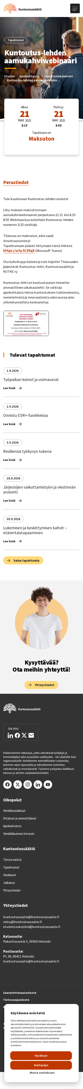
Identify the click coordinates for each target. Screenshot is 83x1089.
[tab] (16, 182)
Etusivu (9, 76)
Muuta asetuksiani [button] (42, 1073)
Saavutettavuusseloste (19, 992)
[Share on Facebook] (17, 735)
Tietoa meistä (12, 859)
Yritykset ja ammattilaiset (19, 818)
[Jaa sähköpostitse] (31, 735)
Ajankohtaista (29, 76)
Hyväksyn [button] (41, 1055)
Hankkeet (9, 875)
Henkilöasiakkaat (14, 810)
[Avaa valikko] (75, 8)
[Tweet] (24, 735)
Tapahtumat (11, 867)
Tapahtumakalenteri (58, 76)
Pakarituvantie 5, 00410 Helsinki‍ (27, 941)
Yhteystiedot (12, 890)
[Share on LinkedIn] (10, 735)
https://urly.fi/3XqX (18, 250)
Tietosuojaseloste (16, 999)
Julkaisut (9, 882)
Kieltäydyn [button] (41, 1065)
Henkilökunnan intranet (18, 833)
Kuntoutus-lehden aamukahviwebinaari (33, 80)
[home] (22, 8)
